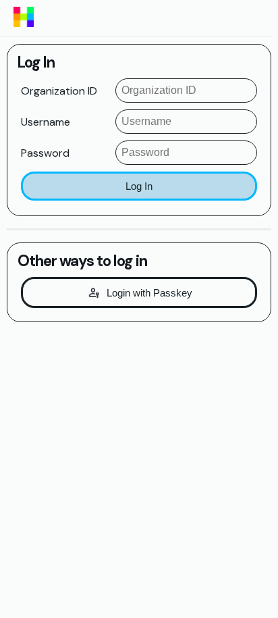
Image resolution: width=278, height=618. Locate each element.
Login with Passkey (149, 293)
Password (45, 153)
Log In (139, 186)
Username (45, 122)
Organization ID (59, 91)
